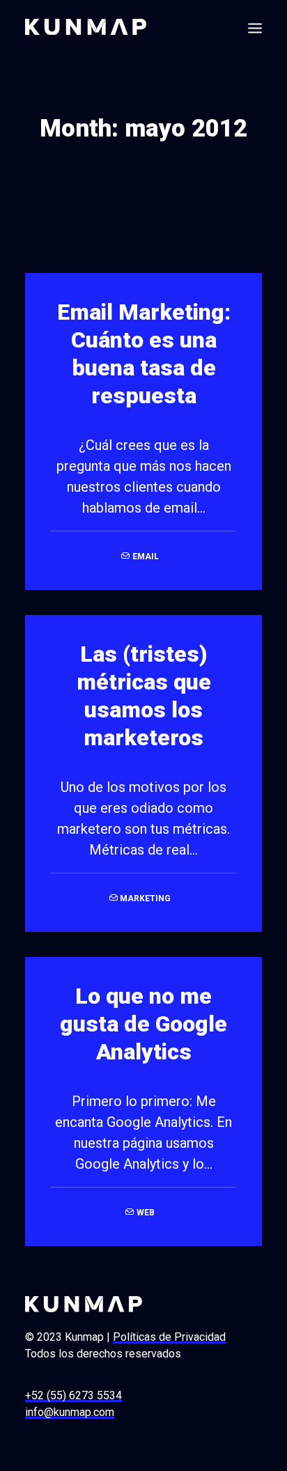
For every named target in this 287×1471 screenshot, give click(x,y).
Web (146, 1212)
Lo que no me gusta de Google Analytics (143, 1024)
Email (145, 556)
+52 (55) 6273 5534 (73, 1395)
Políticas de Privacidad (169, 1337)
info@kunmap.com (69, 1412)
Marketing (145, 898)
